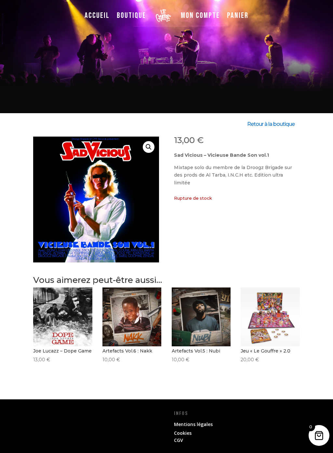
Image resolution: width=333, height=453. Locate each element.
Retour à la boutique (271, 124)
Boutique (131, 15)
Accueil (97, 15)
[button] (148, 147)
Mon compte (200, 15)
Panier (237, 15)
